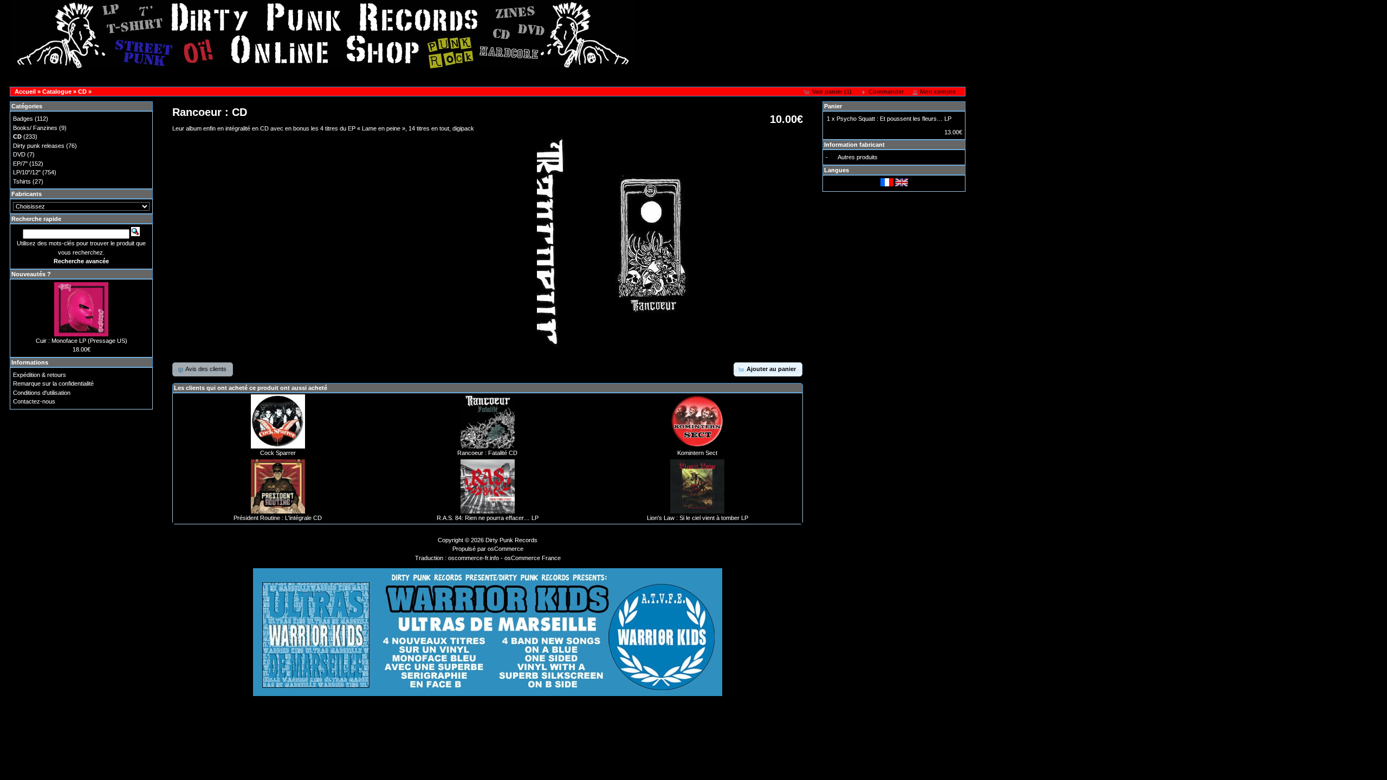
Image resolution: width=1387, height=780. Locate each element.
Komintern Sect (697, 453)
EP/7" (20, 163)
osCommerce (505, 548)
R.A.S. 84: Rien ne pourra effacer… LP (488, 518)
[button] (829, 92)
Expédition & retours (39, 375)
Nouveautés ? (31, 274)
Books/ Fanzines (35, 128)
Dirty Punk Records (511, 540)
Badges (23, 118)
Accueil (25, 91)
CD (82, 91)
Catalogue (57, 91)
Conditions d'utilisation (41, 392)
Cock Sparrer (278, 453)
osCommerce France (532, 558)
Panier (833, 106)
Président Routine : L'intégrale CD (278, 518)
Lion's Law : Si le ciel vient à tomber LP (697, 518)
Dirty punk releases (38, 145)
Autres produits (858, 157)
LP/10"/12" (27, 172)
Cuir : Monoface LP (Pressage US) (81, 340)
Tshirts (22, 181)
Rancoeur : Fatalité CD (487, 453)
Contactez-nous (34, 401)
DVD (19, 154)
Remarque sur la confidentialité (53, 383)
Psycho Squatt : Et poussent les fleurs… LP (894, 118)
